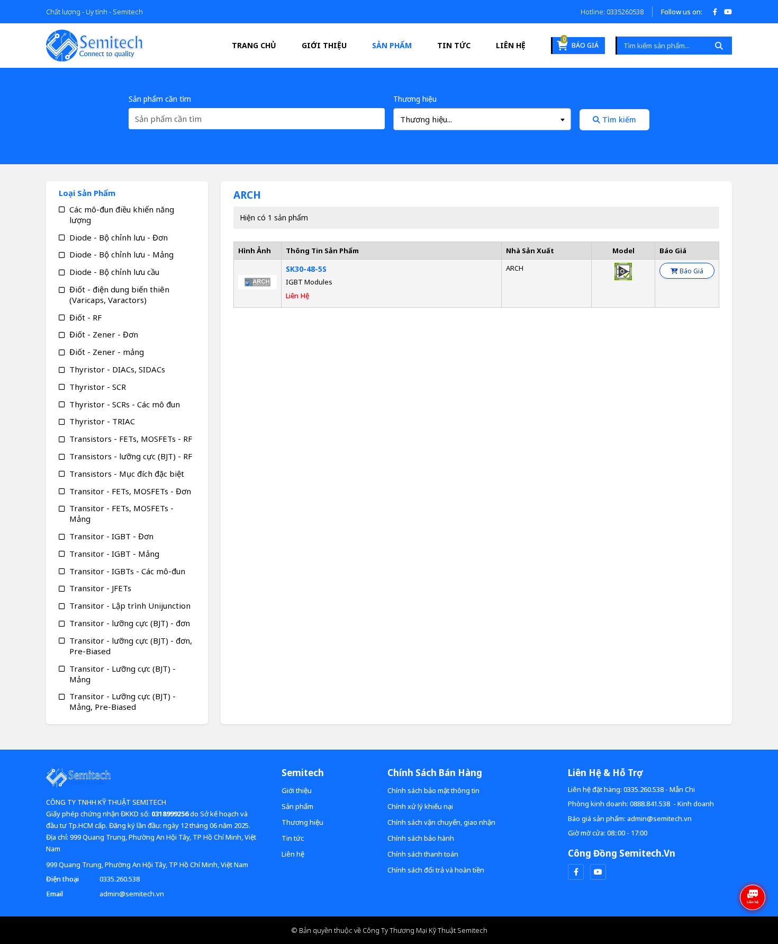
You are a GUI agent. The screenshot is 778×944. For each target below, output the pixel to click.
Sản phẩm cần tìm (160, 99)
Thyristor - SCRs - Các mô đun (124, 404)
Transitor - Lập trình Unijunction (130, 605)
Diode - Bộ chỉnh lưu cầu (114, 271)
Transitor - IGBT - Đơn (111, 536)
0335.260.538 (119, 879)
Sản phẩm (392, 45)
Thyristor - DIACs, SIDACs (117, 369)
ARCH (514, 268)
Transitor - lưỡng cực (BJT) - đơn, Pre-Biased (130, 645)
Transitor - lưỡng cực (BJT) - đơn (129, 623)
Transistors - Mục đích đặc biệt (126, 473)
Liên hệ (511, 45)
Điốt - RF (85, 317)
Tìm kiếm (618, 119)
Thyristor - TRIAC (102, 421)
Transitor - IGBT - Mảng (114, 553)
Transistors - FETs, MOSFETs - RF (130, 438)
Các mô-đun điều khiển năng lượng (121, 214)
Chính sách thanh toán (422, 854)
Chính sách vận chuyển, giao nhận (441, 822)
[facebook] (576, 872)
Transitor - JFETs (100, 588)
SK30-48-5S (306, 269)
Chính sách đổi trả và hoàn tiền (435, 870)
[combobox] (482, 119)
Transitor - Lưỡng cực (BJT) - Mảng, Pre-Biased (122, 701)
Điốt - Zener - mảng (106, 351)
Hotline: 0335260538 (612, 11)
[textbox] (482, 119)
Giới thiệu (324, 45)
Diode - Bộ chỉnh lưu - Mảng (121, 254)
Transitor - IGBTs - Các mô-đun (127, 571)
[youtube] (598, 872)
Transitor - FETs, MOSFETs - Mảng (121, 513)
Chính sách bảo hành (420, 838)
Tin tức (454, 45)
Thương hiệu (415, 99)
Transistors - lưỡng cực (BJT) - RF (130, 456)
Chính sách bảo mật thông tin (433, 790)
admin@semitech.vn (131, 893)
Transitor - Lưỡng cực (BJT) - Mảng (122, 673)
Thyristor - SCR (97, 386)
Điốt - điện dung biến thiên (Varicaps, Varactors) (119, 294)
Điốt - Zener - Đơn (103, 334)
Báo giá (581, 43)
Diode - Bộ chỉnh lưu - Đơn (118, 237)
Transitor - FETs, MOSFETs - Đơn (130, 491)
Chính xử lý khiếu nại (420, 806)
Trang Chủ (254, 45)
